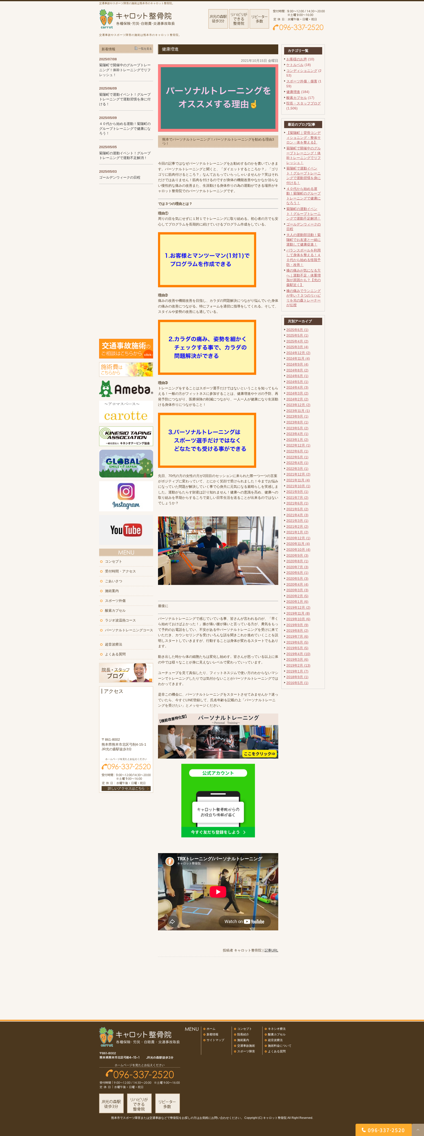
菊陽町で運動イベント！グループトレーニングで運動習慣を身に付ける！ (125, 99)
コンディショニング (301, 71)
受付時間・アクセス (120, 571)
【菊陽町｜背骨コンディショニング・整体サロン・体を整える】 (303, 137)
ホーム (211, 1028)
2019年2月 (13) (298, 665)
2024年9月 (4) (297, 364)
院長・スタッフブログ (303, 103)
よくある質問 (115, 654)
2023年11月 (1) (298, 411)
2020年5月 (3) (297, 579)
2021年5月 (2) (297, 509)
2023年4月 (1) (297, 434)
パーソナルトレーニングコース (129, 630)
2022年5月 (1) (297, 457)
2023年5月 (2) (297, 428)
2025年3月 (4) (297, 347)
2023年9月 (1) (297, 416)
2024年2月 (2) (297, 399)
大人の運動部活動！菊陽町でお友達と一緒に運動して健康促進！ (303, 239)
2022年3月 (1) (297, 469)
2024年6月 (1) (297, 376)
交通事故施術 (246, 1045)
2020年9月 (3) (297, 555)
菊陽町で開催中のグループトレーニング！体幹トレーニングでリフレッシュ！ (125, 70)
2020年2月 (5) (297, 596)
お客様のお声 (296, 59)
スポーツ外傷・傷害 (301, 81)
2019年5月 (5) (297, 648)
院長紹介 (243, 1034)
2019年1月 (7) (297, 671)
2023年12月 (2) (298, 405)
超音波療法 (113, 644)
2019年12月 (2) (298, 607)
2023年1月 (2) (297, 440)
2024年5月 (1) (297, 382)
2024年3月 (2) (297, 393)
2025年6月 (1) (297, 330)
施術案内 (112, 591)
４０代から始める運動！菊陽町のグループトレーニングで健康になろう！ (125, 128)
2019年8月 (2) (297, 631)
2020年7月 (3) (297, 567)
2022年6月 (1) (297, 451)
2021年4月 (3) (297, 515)
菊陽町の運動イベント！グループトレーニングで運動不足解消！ (303, 213)
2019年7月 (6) (297, 636)
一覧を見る (145, 48)
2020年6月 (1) (297, 573)
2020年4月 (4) (297, 584)
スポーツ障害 (246, 1051)
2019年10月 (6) (298, 619)
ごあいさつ (113, 581)
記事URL (271, 950)
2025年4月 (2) (297, 341)
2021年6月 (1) (297, 503)
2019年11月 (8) (298, 613)
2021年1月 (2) (297, 532)
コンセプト (113, 561)
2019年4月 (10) (298, 654)
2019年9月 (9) (297, 625)
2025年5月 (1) (297, 335)
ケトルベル (295, 65)
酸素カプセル (296, 98)
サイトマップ (215, 1040)
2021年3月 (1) (297, 521)
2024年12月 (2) (298, 353)
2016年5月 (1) (297, 683)
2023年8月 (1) (297, 422)
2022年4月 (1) (297, 463)
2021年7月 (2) (297, 498)
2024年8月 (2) (297, 370)
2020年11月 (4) (298, 544)
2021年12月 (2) (298, 474)
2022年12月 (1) (298, 445)
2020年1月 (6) (297, 602)
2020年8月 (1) (297, 561)
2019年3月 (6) (297, 659)
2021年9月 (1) (297, 492)
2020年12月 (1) (298, 538)
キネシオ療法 (277, 1028)
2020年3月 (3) (297, 590)
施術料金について (280, 1045)
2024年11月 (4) (298, 358)
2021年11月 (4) (298, 480)
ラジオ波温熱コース (120, 620)
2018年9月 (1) (297, 677)
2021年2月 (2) (297, 526)
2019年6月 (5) (297, 642)
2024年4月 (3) (297, 387)
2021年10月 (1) (298, 486)
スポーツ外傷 (115, 601)
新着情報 (212, 1034)
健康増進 (293, 92)
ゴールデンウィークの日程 (119, 177)
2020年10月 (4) (298, 550)
